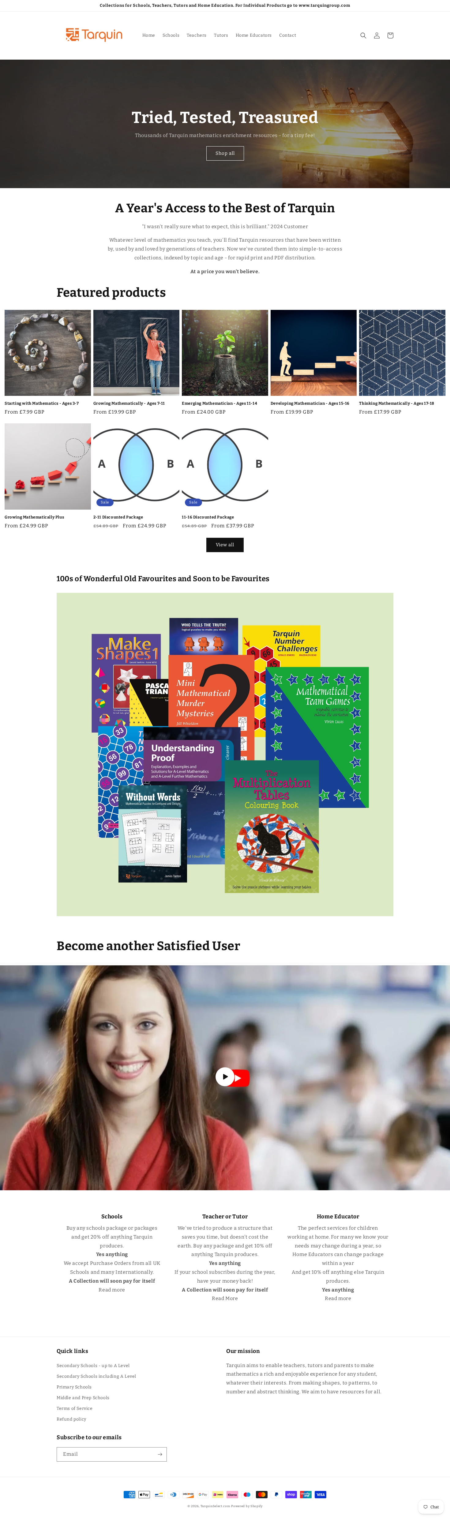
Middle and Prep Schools (83, 1397)
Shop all (225, 153)
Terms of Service (75, 1408)
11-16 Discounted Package (208, 517)
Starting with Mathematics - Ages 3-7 (42, 403)
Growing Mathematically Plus (34, 517)
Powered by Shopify (247, 1506)
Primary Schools (74, 1387)
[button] (363, 35)
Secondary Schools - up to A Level (93, 1365)
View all (225, 545)
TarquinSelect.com (216, 1506)
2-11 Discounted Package (118, 517)
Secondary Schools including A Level (96, 1376)
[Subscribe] (160, 1454)
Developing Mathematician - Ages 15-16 (310, 403)
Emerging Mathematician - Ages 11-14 (219, 403)
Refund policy (71, 1419)
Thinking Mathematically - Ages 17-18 (396, 403)
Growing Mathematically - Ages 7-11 (129, 403)
